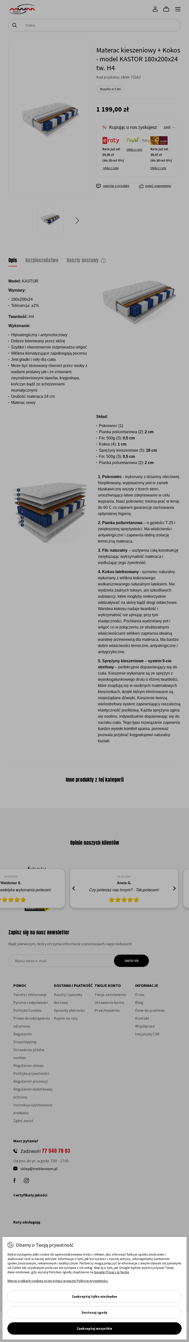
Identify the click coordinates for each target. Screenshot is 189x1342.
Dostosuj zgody (94, 1312)
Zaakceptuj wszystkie (94, 1328)
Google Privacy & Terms (111, 1272)
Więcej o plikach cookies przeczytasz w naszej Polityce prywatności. (57, 1280)
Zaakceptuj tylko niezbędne (94, 1296)
